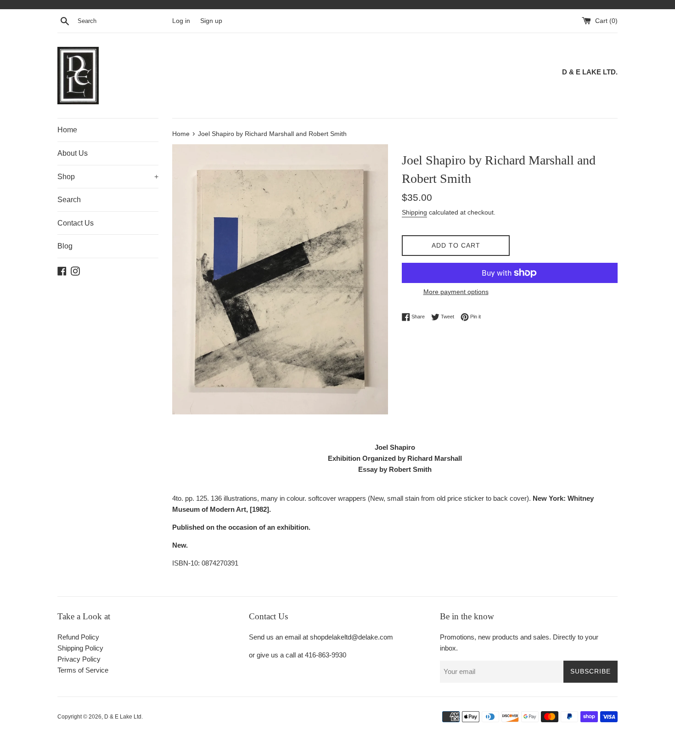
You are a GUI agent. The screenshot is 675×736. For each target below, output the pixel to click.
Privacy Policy (79, 659)
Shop (107, 177)
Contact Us (75, 223)
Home (67, 130)
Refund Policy (78, 637)
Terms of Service (82, 670)
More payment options (456, 291)
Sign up (211, 20)
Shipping (414, 212)
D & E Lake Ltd (122, 716)
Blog (65, 246)
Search (69, 200)
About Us (72, 153)
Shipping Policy (80, 648)
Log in (181, 20)
